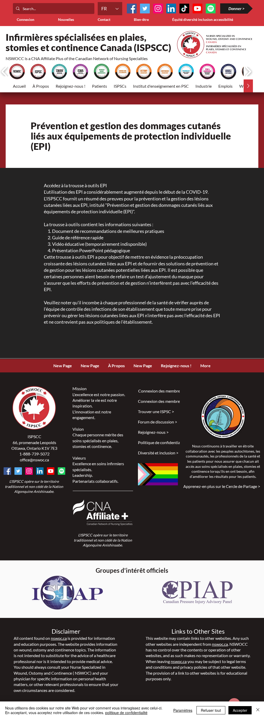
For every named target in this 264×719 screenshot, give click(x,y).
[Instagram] (158, 8)
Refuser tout (211, 710)
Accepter (240, 710)
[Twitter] (145, 8)
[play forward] (248, 71)
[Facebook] (132, 8)
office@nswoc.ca (34, 459)
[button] (99, 85)
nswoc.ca (59, 638)
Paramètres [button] (182, 710)
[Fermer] (258, 710)
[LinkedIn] (171, 8)
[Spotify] (61, 471)
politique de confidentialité (126, 712)
